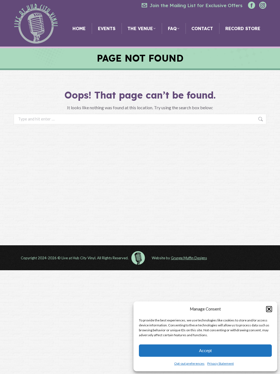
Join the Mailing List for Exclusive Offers (196, 5)
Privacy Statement (220, 363)
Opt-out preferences (189, 363)
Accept (205, 350)
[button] (269, 309)
